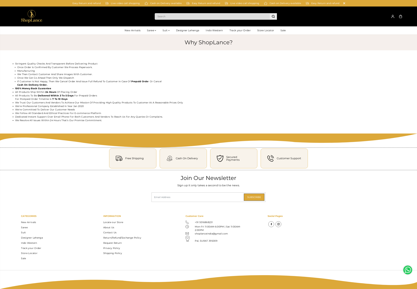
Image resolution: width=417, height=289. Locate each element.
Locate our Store (113, 222)
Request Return (112, 243)
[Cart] (400, 16)
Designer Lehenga (187, 30)
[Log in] (392, 16)
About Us (108, 227)
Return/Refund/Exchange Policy (122, 237)
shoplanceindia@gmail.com (211, 233)
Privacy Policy (111, 248)
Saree (151, 30)
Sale (283, 30)
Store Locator (265, 30)
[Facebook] (271, 224)
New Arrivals (132, 30)
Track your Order (240, 30)
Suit (165, 30)
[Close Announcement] (344, 3)
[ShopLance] (31, 16)
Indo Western (214, 30)
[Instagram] (278, 224)
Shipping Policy (112, 253)
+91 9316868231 (204, 222)
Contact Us (109, 232)
